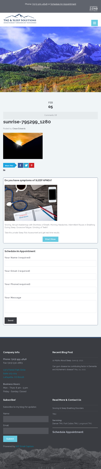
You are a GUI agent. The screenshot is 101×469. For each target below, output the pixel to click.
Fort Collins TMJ (71, 423)
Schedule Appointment (67, 432)
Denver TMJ (57, 423)
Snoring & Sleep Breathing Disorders (68, 408)
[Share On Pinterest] (31, 165)
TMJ (54, 414)
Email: (6, 425)
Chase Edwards (19, 129)
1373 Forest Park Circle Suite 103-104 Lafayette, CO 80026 (14, 373)
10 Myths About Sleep (61, 360)
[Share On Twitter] (26, 165)
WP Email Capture (25, 446)
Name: (6, 413)
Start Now (50, 239)
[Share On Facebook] (20, 165)
